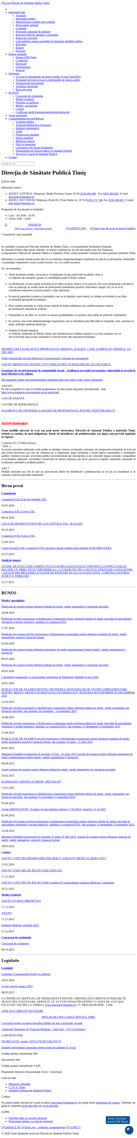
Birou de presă (24, 89)
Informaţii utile (17, 12)
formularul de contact (108, 1102)
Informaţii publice (26, 18)
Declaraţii (21, 63)
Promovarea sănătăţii (27, 134)
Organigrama (23, 67)
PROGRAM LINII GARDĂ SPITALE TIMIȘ (68, 1017)
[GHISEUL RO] (76, 228)
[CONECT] (73, 1127)
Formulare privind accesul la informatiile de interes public (48, 79)
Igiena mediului (24, 137)
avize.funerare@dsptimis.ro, (61, 1004)
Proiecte (20, 70)
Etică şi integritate (26, 144)
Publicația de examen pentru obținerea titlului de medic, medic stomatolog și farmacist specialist (54, 606)
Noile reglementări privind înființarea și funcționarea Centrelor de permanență (44, 358)
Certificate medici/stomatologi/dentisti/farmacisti (43, 112)
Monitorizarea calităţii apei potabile (35, 21)
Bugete (20, 47)
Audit (19, 131)
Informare (14, 73)
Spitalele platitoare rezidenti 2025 (20, 925)
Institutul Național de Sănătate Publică (30, 1090)
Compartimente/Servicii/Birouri (26, 118)
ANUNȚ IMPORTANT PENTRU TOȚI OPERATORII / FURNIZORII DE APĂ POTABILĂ (56, 364)
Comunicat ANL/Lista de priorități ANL (24, 499)
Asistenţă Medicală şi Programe (33, 125)
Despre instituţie (18, 54)
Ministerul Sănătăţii (19, 1084)
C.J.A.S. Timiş (17, 1087)
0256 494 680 (88, 193)
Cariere (20, 108)
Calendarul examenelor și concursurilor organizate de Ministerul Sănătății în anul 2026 (49, 677)
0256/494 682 (50, 1105)
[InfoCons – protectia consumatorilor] (43, 1127)
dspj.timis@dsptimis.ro (21, 196)
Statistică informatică (27, 128)
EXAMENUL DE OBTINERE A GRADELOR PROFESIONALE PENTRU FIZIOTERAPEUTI (58, 410)
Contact (13, 157)
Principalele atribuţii (27, 25)
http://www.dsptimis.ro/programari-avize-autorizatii (30, 392)
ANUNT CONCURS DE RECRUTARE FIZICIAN (31, 870)
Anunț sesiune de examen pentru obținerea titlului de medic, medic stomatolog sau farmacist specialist (58, 769)
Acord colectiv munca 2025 (17, 986)
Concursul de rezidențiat (29, 96)
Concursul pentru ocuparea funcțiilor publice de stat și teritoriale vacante (41, 1023)
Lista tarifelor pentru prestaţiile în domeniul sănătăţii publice (49, 41)
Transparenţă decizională (30, 83)
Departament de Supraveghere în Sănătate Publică (44, 150)
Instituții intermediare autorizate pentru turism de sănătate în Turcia (38, 1047)
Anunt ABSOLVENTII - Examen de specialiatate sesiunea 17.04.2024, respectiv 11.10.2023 (53, 809)
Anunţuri (21, 15)
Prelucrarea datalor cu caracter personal (31, 1121)
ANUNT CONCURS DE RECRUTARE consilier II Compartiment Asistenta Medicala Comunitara (57, 882)
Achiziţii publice (25, 121)
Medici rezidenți (25, 99)
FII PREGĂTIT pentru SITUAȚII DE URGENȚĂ (31, 1041)
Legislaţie (21, 28)
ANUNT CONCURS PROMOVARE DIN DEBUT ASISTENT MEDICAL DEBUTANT (53, 858)
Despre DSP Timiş (26, 57)
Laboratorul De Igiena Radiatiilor (34, 147)
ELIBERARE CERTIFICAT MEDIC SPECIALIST (31, 781)
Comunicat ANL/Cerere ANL (18, 511)
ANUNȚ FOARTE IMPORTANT (21, 900)
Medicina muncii (25, 141)
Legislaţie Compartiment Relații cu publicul (25, 974)
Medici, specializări (26, 105)
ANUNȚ (6, 913)
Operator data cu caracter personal (28, 1118)
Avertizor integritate (27, 86)
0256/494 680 (29, 1105)
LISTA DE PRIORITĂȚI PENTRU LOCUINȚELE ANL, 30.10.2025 (42, 523)
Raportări (21, 44)
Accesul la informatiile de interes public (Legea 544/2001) (48, 76)
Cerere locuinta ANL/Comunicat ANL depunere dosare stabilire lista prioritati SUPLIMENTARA (56, 548)
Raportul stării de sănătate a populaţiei (37, 34)
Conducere (22, 60)
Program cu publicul (27, 102)
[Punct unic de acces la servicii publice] (113, 228)
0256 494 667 (111, 193)
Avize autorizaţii (18, 115)
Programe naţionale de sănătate (33, 31)
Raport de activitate (26, 38)
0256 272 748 (94, 200)
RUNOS (14, 92)
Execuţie (21, 50)
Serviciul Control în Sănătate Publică (36, 154)
